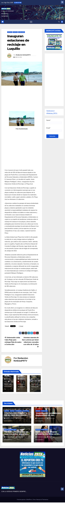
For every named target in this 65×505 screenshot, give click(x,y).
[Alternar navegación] (31, 21)
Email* (48, 128)
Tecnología (18, 410)
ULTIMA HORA (21, 32)
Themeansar (45, 499)
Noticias (10, 32)
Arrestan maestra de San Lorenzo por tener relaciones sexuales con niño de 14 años (30, 341)
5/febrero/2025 (10, 437)
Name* (48, 120)
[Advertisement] (22, 99)
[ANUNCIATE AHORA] (54, 42)
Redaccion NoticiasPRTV (23, 55)
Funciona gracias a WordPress (24, 499)
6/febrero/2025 (41, 418)
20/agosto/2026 (10, 418)
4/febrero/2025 (41, 437)
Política (15, 32)
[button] (59, 21)
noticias (7, 410)
